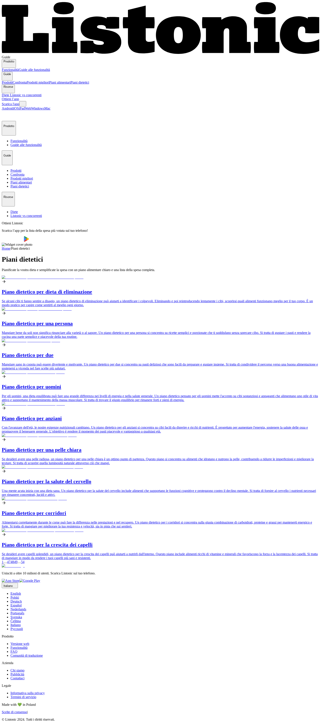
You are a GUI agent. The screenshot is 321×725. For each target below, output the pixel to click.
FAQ (13, 651)
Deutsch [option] (16, 601)
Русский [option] (16, 629)
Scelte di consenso (14, 712)
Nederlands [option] (18, 609)
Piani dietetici (80, 82)
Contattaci (17, 678)
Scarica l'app (10, 104)
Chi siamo (17, 670)
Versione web (19, 644)
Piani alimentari (60, 82)
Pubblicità (17, 674)
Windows (37, 108)
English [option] (15, 593)
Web (28, 108)
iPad (22, 108)
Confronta (20, 82)
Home (6, 248)
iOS (16, 108)
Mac (47, 108)
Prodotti (7, 82)
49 (15, 562)
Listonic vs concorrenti (25, 95)
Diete (6, 95)
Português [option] (17, 613)
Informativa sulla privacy (27, 693)
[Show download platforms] (22, 104)
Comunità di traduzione (26, 655)
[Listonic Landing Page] (160, 53)
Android (7, 108)
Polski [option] (14, 597)
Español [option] (16, 605)
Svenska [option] (16, 617)
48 (12, 562)
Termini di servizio (23, 697)
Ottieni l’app (10, 99)
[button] (7, 115)
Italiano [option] (15, 625)
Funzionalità (10, 70)
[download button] (13, 240)
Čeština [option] (15, 621)
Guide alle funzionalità (34, 70)
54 (22, 562)
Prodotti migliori (38, 82)
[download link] (10, 580)
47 (8, 562)
